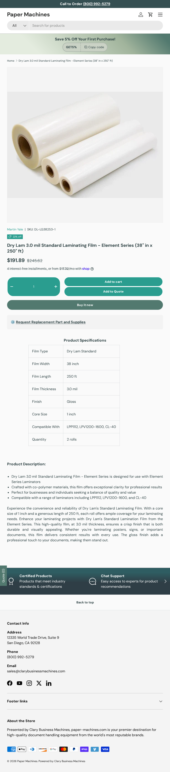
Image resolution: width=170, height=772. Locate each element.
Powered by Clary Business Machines (62, 761)
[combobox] (85, 25)
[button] (150, 14)
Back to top (85, 602)
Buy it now (85, 305)
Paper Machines (27, 761)
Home (10, 60)
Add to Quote (113, 291)
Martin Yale (15, 229)
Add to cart (113, 282)
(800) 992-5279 (20, 657)
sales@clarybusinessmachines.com (36, 671)
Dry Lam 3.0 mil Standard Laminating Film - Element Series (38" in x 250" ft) (66, 60)
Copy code (96, 47)
